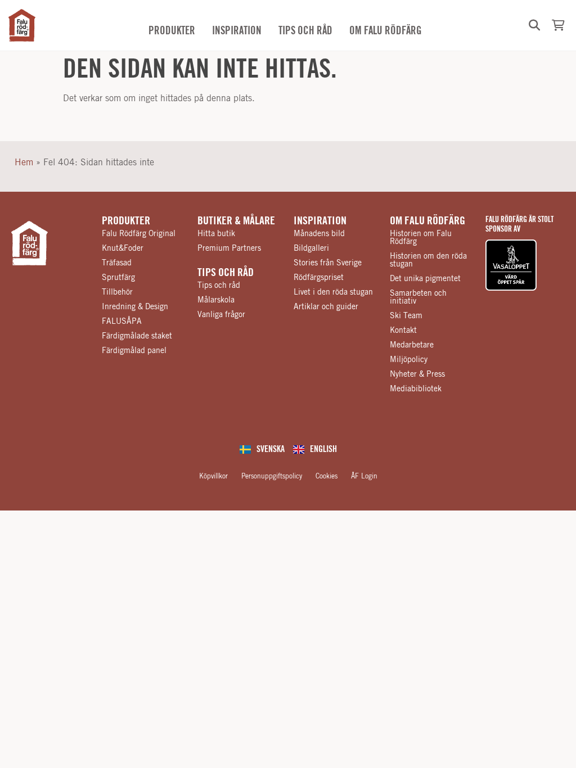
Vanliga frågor (221, 315)
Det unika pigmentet (425, 279)
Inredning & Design (135, 307)
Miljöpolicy (409, 360)
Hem (24, 162)
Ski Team (406, 316)
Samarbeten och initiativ (418, 297)
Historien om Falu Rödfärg (421, 238)
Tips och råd (225, 272)
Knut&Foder (122, 248)
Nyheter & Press (417, 374)
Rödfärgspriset (319, 278)
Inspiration (320, 221)
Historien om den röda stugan (428, 260)
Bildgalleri (311, 248)
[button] (534, 25)
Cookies (327, 476)
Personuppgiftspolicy (271, 476)
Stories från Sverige (328, 263)
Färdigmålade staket (137, 336)
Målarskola (216, 300)
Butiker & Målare (236, 221)
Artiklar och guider (326, 307)
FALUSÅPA (122, 322)
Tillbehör (117, 292)
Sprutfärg (118, 278)
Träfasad (117, 263)
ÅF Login (364, 476)
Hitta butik (216, 234)
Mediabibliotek (416, 389)
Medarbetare (412, 345)
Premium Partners (229, 248)
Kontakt (403, 331)
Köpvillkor (213, 476)
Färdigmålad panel (134, 351)
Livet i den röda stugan (333, 292)
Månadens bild (319, 234)
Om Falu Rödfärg (427, 221)
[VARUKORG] (558, 25)
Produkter (126, 221)
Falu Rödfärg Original (139, 234)
